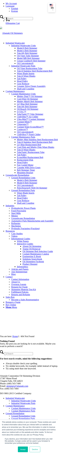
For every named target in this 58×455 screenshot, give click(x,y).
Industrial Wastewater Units (23, 401)
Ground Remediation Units (23, 416)
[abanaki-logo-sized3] (11, 33)
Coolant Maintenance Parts (23, 411)
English (14, 8)
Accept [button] (22, 449)
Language (10, 6)
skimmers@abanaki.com (17, 386)
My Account (11, 3)
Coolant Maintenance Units (23, 408)
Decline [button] (35, 449)
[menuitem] (32, 3)
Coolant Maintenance (15, 406)
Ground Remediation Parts (23, 418)
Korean (14, 11)
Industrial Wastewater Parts (23, 403)
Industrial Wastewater (15, 398)
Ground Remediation (15, 413)
